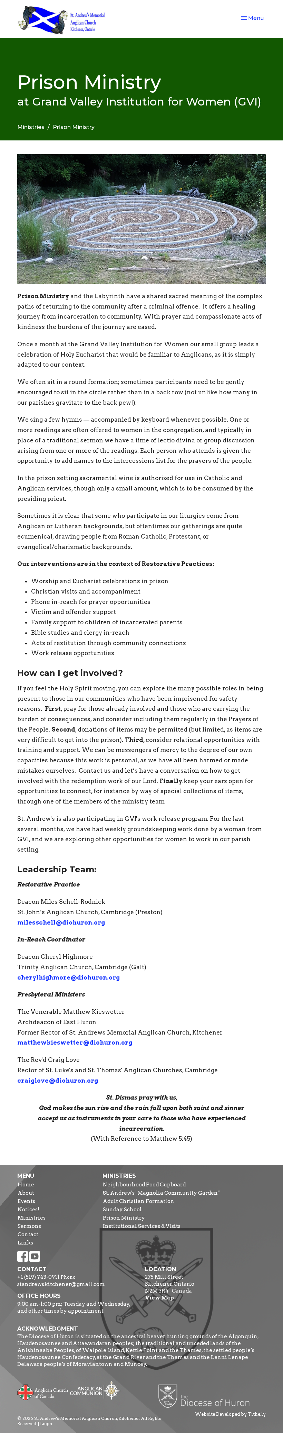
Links (25, 1243)
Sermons (29, 1226)
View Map (159, 1298)
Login (46, 1423)
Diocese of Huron (206, 1396)
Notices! (28, 1209)
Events (26, 1201)
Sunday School (122, 1209)
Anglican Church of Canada (43, 1391)
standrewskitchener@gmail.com (61, 1284)
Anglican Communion (95, 1390)
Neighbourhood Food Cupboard (144, 1185)
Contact (28, 1234)
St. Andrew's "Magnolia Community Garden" (161, 1193)
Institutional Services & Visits (141, 1226)
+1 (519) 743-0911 (38, 1277)
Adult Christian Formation (138, 1201)
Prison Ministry (124, 1218)
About (26, 1193)
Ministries (31, 127)
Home (26, 1185)
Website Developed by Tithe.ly (230, 1414)
